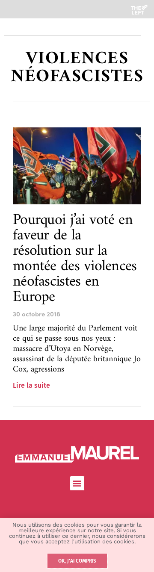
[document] (77, 286)
